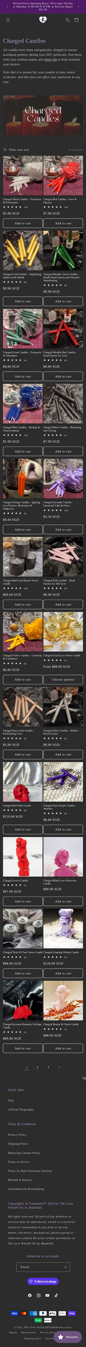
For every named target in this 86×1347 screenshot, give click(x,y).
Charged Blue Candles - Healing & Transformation (21, 429)
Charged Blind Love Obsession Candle (60, 882)
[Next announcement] (78, 6)
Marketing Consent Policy (24, 1152)
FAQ (11, 1100)
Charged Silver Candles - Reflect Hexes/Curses (60, 732)
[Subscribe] (65, 1267)
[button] (8, 20)
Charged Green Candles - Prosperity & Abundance (22, 354)
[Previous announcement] (7, 6)
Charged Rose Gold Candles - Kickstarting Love (19, 732)
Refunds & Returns (20, 1179)
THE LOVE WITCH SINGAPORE (41, 1327)
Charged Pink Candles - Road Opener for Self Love (59, 582)
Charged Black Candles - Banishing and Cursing (62, 429)
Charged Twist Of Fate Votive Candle (23, 952)
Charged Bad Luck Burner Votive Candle (20, 582)
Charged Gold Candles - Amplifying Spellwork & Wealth (22, 276)
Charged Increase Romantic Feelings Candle (22, 1026)
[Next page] (59, 1067)
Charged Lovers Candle (15, 880)
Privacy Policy (17, 1134)
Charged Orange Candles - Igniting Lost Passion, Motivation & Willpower (21, 505)
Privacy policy (48, 1332)
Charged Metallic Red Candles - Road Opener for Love (60, 354)
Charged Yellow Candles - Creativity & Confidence (22, 657)
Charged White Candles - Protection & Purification (22, 201)
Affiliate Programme (21, 1109)
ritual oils (50, 59)
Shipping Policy (18, 1143)
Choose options (63, 679)
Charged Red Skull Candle (17, 805)
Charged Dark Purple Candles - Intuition (60, 807)
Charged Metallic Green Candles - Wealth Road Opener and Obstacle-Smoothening (61, 277)
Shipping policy (32, 1338)
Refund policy (28, 1332)
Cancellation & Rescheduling (26, 1188)
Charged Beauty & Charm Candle (61, 1024)
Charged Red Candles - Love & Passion (60, 201)
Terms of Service (18, 1161)
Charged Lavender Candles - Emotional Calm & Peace (58, 504)
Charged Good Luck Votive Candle (61, 655)
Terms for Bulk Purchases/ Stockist (30, 1170)
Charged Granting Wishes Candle (61, 952)
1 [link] (27, 1067)
